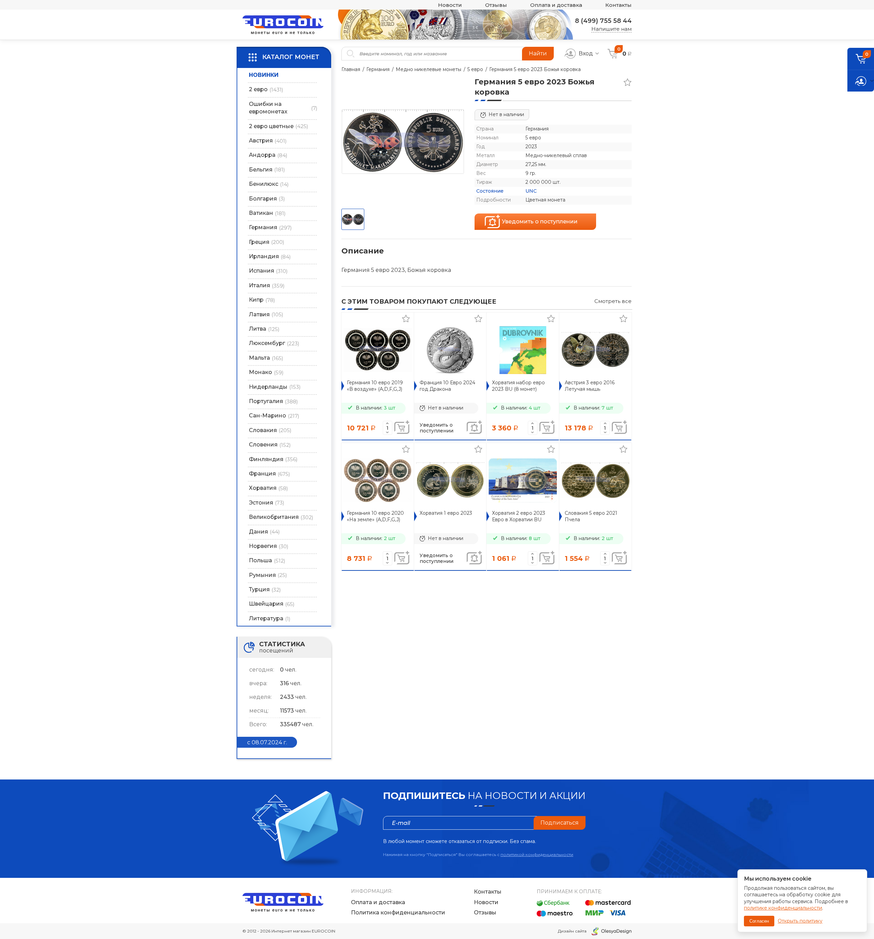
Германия (378, 69)
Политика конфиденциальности (398, 912)
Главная (350, 69)
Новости (450, 5)
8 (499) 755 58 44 (603, 21)
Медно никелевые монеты (428, 69)
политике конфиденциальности (783, 908)
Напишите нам (611, 29)
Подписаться (559, 822)
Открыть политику (800, 921)
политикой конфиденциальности (537, 854)
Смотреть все (613, 301)
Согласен (759, 921)
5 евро (475, 69)
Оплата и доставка (556, 5)
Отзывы (496, 5)
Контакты (618, 5)
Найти (538, 53)
